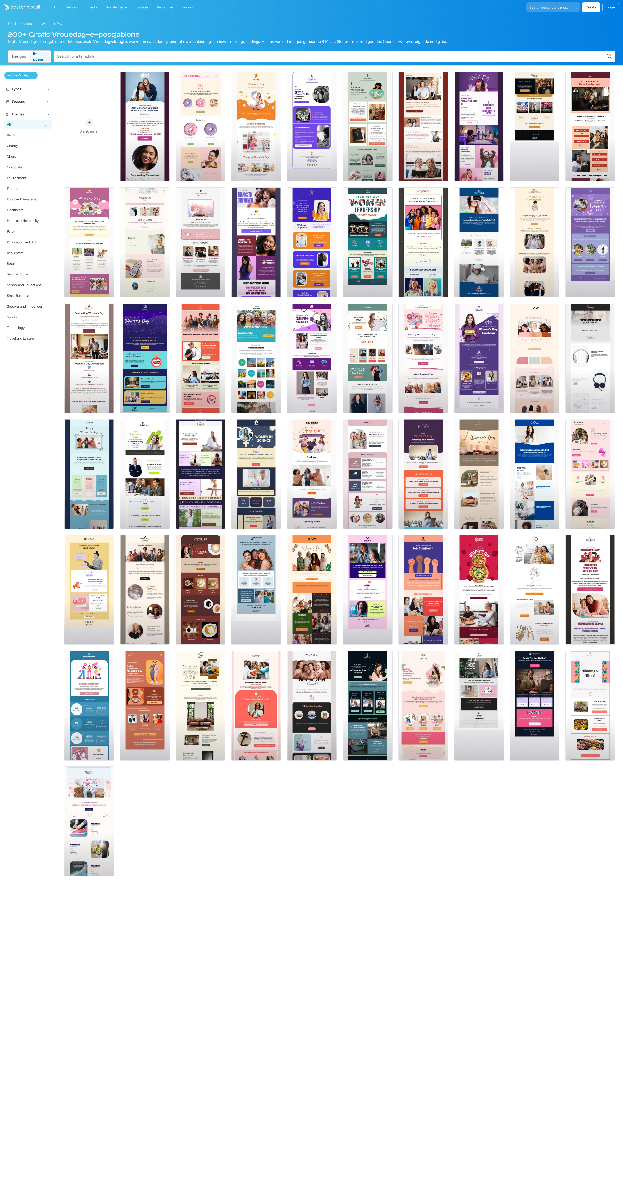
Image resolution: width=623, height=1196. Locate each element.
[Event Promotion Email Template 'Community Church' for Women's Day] (201, 242)
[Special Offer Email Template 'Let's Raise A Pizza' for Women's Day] (479, 590)
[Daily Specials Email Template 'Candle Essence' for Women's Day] (479, 474)
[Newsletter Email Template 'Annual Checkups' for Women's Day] (256, 590)
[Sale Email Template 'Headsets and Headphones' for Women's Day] (590, 358)
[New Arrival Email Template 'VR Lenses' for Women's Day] (479, 242)
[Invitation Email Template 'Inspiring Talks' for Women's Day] (201, 358)
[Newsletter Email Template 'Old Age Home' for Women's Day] (534, 590)
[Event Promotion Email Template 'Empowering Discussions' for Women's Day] (145, 126)
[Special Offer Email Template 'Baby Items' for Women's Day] (256, 126)
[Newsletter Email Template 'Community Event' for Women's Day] (89, 358)
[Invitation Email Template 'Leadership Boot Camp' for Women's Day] (368, 242)
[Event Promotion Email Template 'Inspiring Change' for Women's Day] (89, 706)
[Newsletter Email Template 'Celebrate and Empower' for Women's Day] (590, 590)
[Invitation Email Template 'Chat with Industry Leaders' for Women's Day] (145, 706)
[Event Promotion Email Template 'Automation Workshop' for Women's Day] (534, 358)
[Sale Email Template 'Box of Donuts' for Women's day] (201, 126)
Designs (19, 56)
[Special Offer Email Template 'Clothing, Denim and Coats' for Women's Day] (368, 358)
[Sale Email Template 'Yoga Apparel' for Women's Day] (201, 474)
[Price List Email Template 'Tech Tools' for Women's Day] (534, 706)
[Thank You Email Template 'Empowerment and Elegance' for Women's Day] (423, 358)
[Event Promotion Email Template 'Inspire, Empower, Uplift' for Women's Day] (423, 242)
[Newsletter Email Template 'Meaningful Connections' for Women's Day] (312, 590)
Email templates (20, 24)
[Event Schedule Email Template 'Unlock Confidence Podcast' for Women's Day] (145, 474)
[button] (48, 89)
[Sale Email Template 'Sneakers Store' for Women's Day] (89, 821)
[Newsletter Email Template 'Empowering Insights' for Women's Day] (423, 126)
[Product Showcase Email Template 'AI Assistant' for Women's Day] (368, 590)
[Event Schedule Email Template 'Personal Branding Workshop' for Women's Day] (368, 474)
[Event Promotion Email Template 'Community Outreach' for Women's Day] (312, 126)
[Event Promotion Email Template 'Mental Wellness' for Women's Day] (423, 590)
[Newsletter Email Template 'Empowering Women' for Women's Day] (145, 590)
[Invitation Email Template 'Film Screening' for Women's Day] (145, 358)
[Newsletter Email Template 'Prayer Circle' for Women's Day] (368, 126)
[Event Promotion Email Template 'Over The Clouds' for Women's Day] (256, 358)
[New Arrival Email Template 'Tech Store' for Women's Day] (534, 474)
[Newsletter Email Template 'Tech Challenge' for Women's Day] (89, 590)
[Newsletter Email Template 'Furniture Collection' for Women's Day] (201, 706)
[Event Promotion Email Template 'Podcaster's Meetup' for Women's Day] (479, 126)
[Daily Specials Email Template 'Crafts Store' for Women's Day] (312, 706)
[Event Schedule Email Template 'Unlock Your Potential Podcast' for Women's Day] (423, 474)
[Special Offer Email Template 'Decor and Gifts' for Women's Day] (423, 706)
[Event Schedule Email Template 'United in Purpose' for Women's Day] (590, 126)
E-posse (38, 56)
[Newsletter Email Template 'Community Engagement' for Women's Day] (89, 474)
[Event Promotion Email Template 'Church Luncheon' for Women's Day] (479, 358)
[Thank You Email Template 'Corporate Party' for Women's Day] (312, 474)
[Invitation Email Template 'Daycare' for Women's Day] (89, 242)
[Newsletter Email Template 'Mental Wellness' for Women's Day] (479, 706)
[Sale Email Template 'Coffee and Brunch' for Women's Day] (590, 474)
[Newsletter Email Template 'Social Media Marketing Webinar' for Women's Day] (312, 242)
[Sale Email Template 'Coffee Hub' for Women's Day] (201, 590)
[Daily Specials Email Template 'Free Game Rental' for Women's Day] (534, 126)
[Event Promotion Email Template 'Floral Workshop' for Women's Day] (590, 706)
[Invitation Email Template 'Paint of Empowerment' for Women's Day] (590, 242)
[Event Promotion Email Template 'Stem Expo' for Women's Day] (256, 474)
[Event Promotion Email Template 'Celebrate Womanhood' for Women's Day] (312, 358)
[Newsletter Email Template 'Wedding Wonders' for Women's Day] (534, 242)
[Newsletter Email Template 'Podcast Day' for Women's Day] (368, 706)
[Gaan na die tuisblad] (20, 7)
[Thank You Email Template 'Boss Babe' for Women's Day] (256, 242)
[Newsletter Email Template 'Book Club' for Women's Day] (256, 706)
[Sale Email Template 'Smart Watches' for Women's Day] (145, 242)
